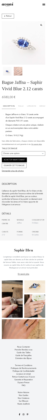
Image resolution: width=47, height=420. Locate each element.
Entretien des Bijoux (23, 358)
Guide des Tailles (23, 353)
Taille (21, 106)
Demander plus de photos (13, 171)
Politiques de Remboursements (23, 368)
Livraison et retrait (23, 374)
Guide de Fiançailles (23, 355)
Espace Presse (23, 383)
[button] (41, 25)
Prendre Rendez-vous (23, 350)
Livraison (31, 106)
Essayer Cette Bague (14, 166)
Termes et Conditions (23, 365)
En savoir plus (36, 144)
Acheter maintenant (14, 160)
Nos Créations (23, 398)
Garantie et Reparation (23, 380)
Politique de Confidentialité (23, 371)
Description (9, 106)
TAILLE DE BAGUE (9, 149)
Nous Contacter (23, 347)
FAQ (23, 385)
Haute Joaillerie (23, 404)
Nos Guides (23, 395)
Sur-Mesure (23, 401)
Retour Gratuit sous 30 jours (23, 377)
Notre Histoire (23, 393)
